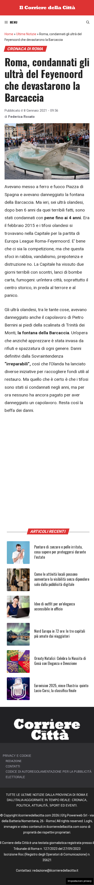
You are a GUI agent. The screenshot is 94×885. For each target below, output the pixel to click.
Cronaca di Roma (25, 49)
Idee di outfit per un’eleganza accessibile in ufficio (54, 606)
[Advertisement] (47, 467)
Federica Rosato (21, 117)
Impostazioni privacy (79, 881)
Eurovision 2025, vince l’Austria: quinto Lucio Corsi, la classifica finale (61, 688)
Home (9, 34)
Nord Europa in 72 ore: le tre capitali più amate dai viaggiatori (59, 633)
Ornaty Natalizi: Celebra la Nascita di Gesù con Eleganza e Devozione (60, 661)
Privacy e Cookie (17, 755)
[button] (88, 22)
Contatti (13, 766)
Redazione (13, 761)
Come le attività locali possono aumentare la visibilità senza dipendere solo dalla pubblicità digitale (61, 579)
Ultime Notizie (26, 34)
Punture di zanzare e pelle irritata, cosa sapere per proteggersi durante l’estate (60, 552)
